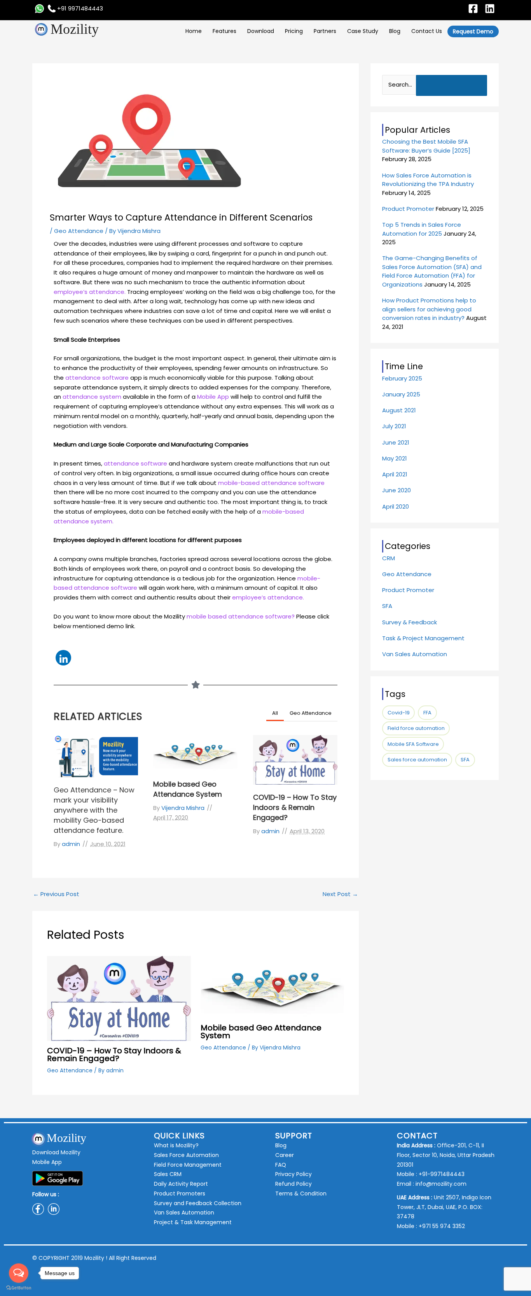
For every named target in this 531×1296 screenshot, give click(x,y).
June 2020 (396, 490)
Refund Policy (293, 1184)
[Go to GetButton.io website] (18, 1288)
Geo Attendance (78, 231)
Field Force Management (188, 1165)
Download (260, 31)
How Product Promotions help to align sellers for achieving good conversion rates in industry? (429, 309)
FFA (427, 712)
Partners (325, 31)
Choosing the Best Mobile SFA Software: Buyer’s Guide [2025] (426, 146)
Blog (394, 31)
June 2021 (395, 442)
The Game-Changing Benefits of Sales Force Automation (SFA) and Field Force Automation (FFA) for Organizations (432, 271)
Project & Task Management (193, 1222)
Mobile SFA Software (413, 744)
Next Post (340, 894)
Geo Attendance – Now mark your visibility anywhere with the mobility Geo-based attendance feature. (94, 810)
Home (193, 31)
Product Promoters (179, 1193)
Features (224, 31)
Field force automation (416, 728)
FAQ (280, 1165)
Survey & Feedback (409, 622)
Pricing (294, 31)
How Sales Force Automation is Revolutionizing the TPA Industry (428, 179)
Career (284, 1155)
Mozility (75, 29)
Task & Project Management (423, 638)
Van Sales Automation (414, 654)
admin (71, 844)
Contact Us (426, 31)
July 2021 (394, 426)
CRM (388, 558)
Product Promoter (408, 209)
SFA (387, 606)
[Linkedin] (490, 8)
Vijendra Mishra (182, 808)
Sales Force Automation (186, 1155)
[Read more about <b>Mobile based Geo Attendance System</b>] (272, 986)
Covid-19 (399, 712)
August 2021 (399, 410)
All (275, 713)
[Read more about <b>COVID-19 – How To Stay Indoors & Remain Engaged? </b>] (119, 998)
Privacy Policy (293, 1174)
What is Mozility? (176, 1145)
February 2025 (402, 378)
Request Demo (473, 31)
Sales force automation (417, 759)
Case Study (362, 31)
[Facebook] (473, 8)
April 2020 (395, 506)
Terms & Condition (301, 1193)
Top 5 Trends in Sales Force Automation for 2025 (421, 229)
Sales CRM (168, 1174)
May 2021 (394, 458)
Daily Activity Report (181, 1184)
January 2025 (401, 394)
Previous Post (56, 894)
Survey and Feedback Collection (197, 1203)
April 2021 (394, 474)
